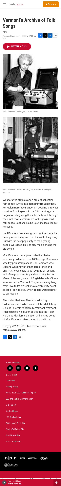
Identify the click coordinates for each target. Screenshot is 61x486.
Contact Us (10, 381)
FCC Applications (13, 417)
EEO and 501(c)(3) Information (19, 399)
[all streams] (57, 482)
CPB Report (11, 405)
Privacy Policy (12, 387)
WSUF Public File (13, 435)
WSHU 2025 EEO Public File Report (21, 393)
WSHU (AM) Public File (15, 423)
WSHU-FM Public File (15, 429)
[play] (4, 482)
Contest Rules (12, 411)
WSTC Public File (13, 442)
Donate (52, 4)
